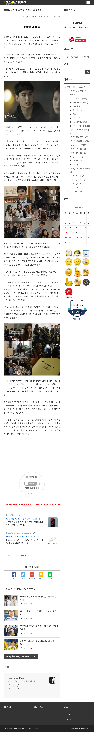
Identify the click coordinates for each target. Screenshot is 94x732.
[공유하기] (12, 555)
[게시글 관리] (15, 555)
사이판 (77, 161)
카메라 (77, 106)
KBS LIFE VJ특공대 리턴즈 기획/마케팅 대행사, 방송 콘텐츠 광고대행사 (24, 541)
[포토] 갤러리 (77, 176)
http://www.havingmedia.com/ (18, 533)
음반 (76, 118)
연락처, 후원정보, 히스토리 (78, 57)
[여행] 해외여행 (78, 153)
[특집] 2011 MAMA (79, 145)
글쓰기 (69, 719)
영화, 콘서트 (79, 122)
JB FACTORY (85, 728)
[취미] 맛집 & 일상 (79, 180)
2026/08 (77, 208)
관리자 (69, 715)
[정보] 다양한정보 (79, 141)
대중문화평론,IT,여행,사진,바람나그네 (21, 681)
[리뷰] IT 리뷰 (78, 99)
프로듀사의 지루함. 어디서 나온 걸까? (22, 10)
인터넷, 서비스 (81, 126)
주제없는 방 (76, 191)
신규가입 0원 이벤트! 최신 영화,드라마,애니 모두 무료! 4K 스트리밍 (24, 523)
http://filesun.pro (13, 515)
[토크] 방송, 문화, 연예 (34, 17)
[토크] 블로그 (77, 184)
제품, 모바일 (80, 102)
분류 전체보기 (76, 87)
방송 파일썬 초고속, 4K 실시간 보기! (23, 519)
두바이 (76, 165)
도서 (75, 114)
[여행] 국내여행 (78, 149)
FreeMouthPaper (16, 678)
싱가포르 (77, 157)
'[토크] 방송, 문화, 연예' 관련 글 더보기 (21, 656)
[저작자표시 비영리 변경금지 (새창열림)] (32, 556)
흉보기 (73, 188)
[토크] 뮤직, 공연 (78, 137)
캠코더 (77, 110)
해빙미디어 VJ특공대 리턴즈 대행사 (22, 536)
